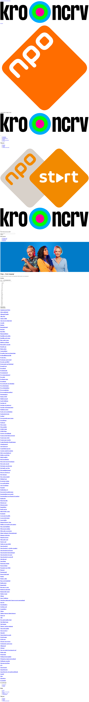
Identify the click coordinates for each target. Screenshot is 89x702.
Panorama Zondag (4, 563)
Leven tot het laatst (5, 518)
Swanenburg (3, 609)
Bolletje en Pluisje (4, 342)
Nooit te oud (3, 541)
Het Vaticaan (3, 474)
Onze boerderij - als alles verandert (8, 548)
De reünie (2, 377)
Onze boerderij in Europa (6, 550)
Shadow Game (3, 593)
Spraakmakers (3, 604)
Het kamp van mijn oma (6, 466)
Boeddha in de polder (5, 336)
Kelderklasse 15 (4, 489)
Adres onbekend (4, 312)
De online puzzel (4, 238)
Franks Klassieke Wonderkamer (8, 442)
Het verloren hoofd (4, 476)
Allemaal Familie (4, 314)
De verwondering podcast (6, 392)
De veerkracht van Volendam (7, 383)
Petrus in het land (4, 574)
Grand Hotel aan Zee (5, 448)
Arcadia (2, 323)
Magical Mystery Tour (5, 522)
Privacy (3, 692)
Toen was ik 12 (3, 630)
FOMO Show (3, 431)
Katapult (2, 487)
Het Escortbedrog (4, 459)
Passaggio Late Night (5, 567)
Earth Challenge (4, 401)
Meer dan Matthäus (5, 526)
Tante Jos (2, 615)
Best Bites (2, 331)
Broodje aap (3, 346)
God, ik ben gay (4, 446)
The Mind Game (4, 622)
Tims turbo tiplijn (4, 628)
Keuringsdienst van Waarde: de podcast (9, 496)
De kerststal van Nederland (6, 364)
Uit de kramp (3, 637)
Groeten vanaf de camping (6, 450)
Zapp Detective (4, 669)
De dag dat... (3, 357)
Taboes (2, 611)
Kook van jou (3, 509)
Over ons (3, 685)
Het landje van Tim (5, 468)
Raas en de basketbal (5, 580)
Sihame (2, 596)
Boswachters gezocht (5, 344)
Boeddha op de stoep (5, 338)
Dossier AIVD (3, 396)
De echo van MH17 (4, 362)
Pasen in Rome (3, 565)
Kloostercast (3, 502)
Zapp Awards (3, 667)
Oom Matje (3, 561)
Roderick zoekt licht (5, 589)
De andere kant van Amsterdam (7, 353)
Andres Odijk (3, 318)
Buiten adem (3, 349)
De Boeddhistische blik (5, 355)
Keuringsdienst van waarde (6, 494)
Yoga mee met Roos (5, 663)
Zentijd (2, 674)
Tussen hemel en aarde (5, 635)
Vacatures (3, 686)
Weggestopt (3, 654)
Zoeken (1, 233)
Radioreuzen (3, 583)
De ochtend (3, 368)
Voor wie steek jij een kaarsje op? (8, 650)
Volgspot (2, 648)
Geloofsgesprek (4, 444)
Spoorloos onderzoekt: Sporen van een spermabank (12, 600)
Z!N (1, 665)
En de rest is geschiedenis (6, 411)
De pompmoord (4, 372)
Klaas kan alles (4, 500)
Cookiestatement (4, 694)
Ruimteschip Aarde (5, 591)
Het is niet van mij (4, 463)
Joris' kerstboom (4, 485)
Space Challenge (4, 598)
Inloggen (7, 112)
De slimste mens (4, 379)
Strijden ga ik (3, 606)
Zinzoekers (3, 678)
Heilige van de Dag (4, 455)
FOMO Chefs (3, 429)
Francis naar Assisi (4, 437)
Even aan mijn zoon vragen (6, 418)
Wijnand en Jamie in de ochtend (8, 658)
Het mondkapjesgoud (5, 470)
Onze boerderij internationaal (7, 552)
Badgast (2, 325)
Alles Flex (2, 316)
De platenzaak (3, 370)
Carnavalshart (3, 351)
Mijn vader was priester (6, 531)
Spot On (2, 602)
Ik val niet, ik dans (4, 481)
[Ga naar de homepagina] (44, 22)
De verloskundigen (4, 388)
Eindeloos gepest (4, 409)
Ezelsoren (2, 422)
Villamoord (3, 645)
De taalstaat (3, 381)
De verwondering (4, 390)
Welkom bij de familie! (5, 656)
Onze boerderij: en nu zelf (6, 557)
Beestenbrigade (4, 327)
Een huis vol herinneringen (6, 407)
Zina (1, 676)
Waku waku (3, 652)
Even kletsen (3, 420)
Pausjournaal (3, 572)
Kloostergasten (4, 505)
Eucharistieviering (4, 414)
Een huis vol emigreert (5, 405)
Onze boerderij (4, 546)
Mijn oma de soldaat (5, 528)
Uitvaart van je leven (5, 641)
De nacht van (3, 366)
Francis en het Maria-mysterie (7, 435)
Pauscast (2, 570)
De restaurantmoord (5, 375)
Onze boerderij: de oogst (6, 554)
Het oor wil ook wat (5, 472)
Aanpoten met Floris (5, 310)
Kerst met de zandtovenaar (6, 492)
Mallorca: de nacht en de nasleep (8, 524)
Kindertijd (2, 498)
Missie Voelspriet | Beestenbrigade (8, 533)
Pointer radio (3, 578)
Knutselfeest (3, 507)
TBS (1, 617)
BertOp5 (2, 329)
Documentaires (4, 394)
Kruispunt (2, 513)
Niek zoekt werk (4, 539)
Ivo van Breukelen (4, 483)
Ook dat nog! (3, 559)
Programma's (4, 684)
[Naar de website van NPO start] (44, 111)
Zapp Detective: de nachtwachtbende (9, 671)
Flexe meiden (3, 427)
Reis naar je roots (4, 587)
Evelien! (2, 416)
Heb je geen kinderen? (5, 453)
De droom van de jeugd (5, 359)
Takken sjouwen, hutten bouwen (8, 613)
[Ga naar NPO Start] (44, 207)
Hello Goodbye (4, 457)
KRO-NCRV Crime (5, 511)
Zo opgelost (3, 680)
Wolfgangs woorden (5, 661)
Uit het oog (3, 639)
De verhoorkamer (4, 385)
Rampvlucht (3, 585)
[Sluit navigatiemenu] (0, 135)
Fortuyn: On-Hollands (5, 433)
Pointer (2, 576)
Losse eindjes (3, 520)
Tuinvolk (2, 632)
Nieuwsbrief (4, 240)
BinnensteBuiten (4, 333)
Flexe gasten (3, 424)
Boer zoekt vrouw (4, 340)
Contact (3, 690)
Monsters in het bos (5, 535)
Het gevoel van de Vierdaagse (7, 461)
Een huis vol (4, 239)
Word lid (1, 23)
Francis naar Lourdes (5, 440)
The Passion (3, 624)
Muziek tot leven (4, 537)
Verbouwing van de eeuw (6, 643)
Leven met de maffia (5, 515)
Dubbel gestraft (4, 398)
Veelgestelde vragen (5, 693)
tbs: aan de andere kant (5, 619)
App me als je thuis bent (6, 320)
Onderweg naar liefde (5, 544)
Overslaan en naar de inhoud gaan (5, 0)
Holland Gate (3, 479)
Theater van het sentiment (6, 626)
